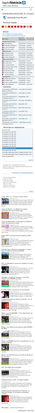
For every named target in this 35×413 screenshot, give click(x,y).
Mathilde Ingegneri (11, 45)
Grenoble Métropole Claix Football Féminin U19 (17, 152)
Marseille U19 (23, 104)
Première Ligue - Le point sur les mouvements (15, 290)
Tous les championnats (9, 177)
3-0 (6, 94)
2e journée (5, 93)
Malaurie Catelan (10, 78)
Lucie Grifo (8, 63)
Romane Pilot (9, 53)
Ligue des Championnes (9, 182)
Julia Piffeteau (9, 84)
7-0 (12, 98)
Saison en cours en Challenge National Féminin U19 (17, 166)
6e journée (5, 107)
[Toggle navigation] (31, 9)
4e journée (5, 100)
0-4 (11, 91)
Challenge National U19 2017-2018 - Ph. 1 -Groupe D (17, 13)
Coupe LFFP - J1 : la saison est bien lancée (14, 196)
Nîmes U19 (22, 115)
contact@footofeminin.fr (16, 407)
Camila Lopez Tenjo (11, 67)
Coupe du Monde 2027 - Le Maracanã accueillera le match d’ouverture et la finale (16, 222)
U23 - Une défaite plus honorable (11, 367)
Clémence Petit (9, 70)
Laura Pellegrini (10, 47)
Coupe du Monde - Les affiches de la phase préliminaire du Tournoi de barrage (14, 209)
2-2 (12, 120)
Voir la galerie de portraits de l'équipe (13, 35)
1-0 (6, 116)
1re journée (5, 89)
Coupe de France (8, 179)
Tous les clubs (7, 183)
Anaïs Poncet (9, 55)
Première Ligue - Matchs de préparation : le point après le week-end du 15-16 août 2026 (16, 250)
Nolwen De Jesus (10, 61)
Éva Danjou (8, 43)
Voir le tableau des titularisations (12, 34)
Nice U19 (21, 107)
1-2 (6, 102)
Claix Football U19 (7, 156)
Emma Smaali (9, 74)
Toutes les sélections (9, 185)
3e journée (5, 96)
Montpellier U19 (23, 96)
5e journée (5, 104)
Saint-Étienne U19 (25, 122)
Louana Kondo (9, 65)
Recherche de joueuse (9, 187)
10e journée (6, 122)
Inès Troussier (9, 49)
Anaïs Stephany (10, 57)
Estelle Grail (8, 80)
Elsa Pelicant (9, 68)
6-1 (12, 124)
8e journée (5, 115)
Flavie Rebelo (9, 72)
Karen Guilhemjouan (11, 82)
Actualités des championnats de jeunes (14, 165)
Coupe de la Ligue (8, 180)
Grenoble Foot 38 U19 (9, 132)
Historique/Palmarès (8, 168)
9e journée (5, 118)
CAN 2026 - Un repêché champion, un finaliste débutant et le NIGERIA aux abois (15, 278)
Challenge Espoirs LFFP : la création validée (14, 380)
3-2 (12, 105)
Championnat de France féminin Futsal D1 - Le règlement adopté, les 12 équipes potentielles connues (15, 392)
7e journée (5, 111)
